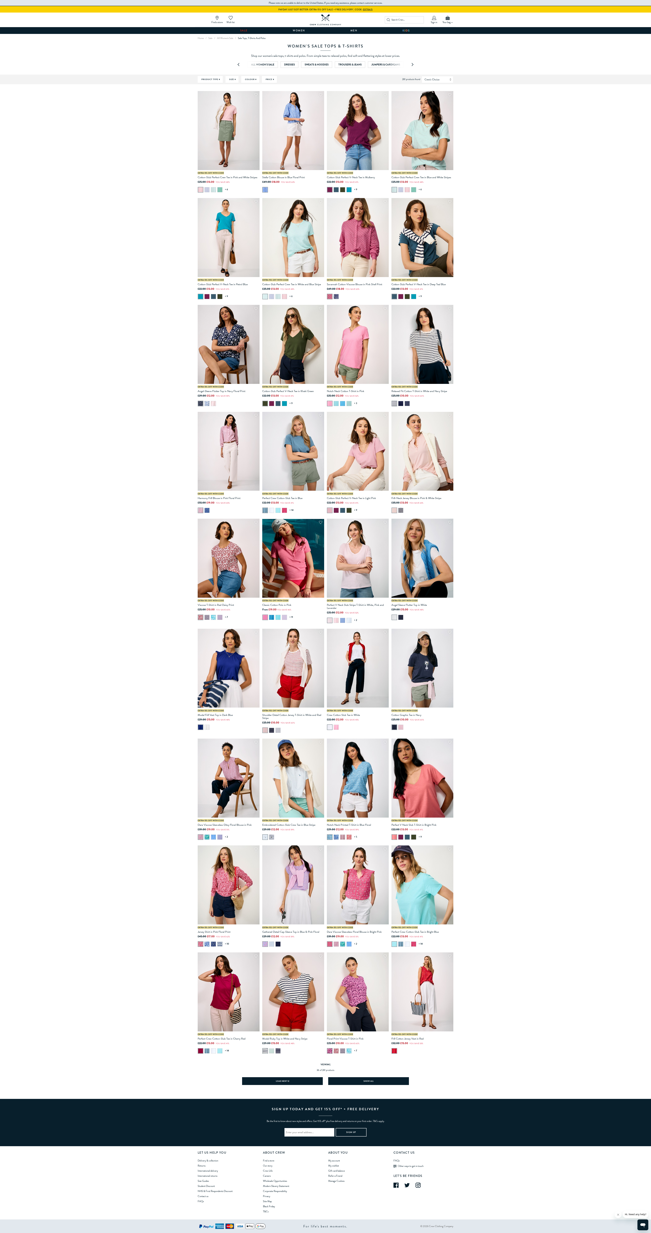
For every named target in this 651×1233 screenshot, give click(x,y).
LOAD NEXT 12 (282, 1081)
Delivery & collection (208, 1160)
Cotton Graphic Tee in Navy (406, 715)
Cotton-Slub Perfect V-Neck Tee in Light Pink (351, 498)
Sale (244, 30)
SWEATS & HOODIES (317, 64)
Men (354, 30)
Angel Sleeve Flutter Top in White (409, 604)
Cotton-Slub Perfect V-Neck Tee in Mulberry (351, 177)
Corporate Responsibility (275, 1191)
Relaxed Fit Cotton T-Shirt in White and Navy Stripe (419, 391)
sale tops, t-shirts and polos (251, 38)
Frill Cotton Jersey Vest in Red (407, 1038)
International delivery (208, 1171)
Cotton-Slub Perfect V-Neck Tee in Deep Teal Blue (418, 284)
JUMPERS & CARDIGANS (385, 64)
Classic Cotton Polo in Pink (276, 604)
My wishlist (333, 1166)
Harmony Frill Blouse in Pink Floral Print (219, 498)
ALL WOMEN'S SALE (262, 64)
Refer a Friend (335, 1176)
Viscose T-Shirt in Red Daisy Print (216, 604)
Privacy (266, 1196)
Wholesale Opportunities (275, 1181)
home (201, 38)
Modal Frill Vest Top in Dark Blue (215, 715)
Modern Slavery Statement (276, 1186)
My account (334, 1160)
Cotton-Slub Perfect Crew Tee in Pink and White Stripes (227, 177)
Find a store (268, 1160)
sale (210, 38)
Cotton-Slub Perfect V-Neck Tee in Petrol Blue (223, 284)
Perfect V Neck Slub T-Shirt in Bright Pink (413, 824)
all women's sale (225, 38)
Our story (267, 1166)
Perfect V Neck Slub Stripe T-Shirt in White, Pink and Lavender (355, 606)
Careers (267, 1176)
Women (299, 30)
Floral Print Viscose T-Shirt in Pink (345, 1038)
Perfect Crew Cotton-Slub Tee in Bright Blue (415, 931)
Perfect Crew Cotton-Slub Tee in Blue (282, 498)
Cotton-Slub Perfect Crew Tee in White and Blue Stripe (291, 284)
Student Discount (206, 1186)
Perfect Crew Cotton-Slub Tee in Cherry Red (221, 1038)
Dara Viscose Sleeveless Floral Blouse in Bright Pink (354, 931)
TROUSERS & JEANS (350, 64)
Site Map (267, 1201)
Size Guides (203, 1181)
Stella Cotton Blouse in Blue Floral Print (283, 177)
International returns (207, 1176)
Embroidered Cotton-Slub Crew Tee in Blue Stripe (288, 824)
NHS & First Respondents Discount (215, 1191)
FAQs (201, 1201)
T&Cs (266, 1211)
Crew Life (268, 1171)
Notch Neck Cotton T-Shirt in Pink (345, 391)
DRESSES (289, 64)
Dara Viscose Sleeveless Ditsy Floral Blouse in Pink (225, 824)
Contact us (203, 1196)
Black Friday (269, 1206)
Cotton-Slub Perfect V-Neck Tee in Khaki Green (288, 391)
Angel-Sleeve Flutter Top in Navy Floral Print (221, 391)
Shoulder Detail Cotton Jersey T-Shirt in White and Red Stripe (291, 716)
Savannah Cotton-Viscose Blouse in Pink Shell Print (354, 284)
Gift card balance (336, 1171)
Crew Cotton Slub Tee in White (343, 715)
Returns (201, 1166)
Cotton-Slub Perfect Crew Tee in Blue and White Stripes (421, 177)
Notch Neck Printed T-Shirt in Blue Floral (349, 824)
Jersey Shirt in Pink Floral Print (214, 931)
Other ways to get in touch (410, 1166)
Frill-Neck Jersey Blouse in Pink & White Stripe (416, 498)
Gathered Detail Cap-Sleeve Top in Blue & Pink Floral (290, 931)
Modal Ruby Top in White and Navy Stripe (284, 1038)
